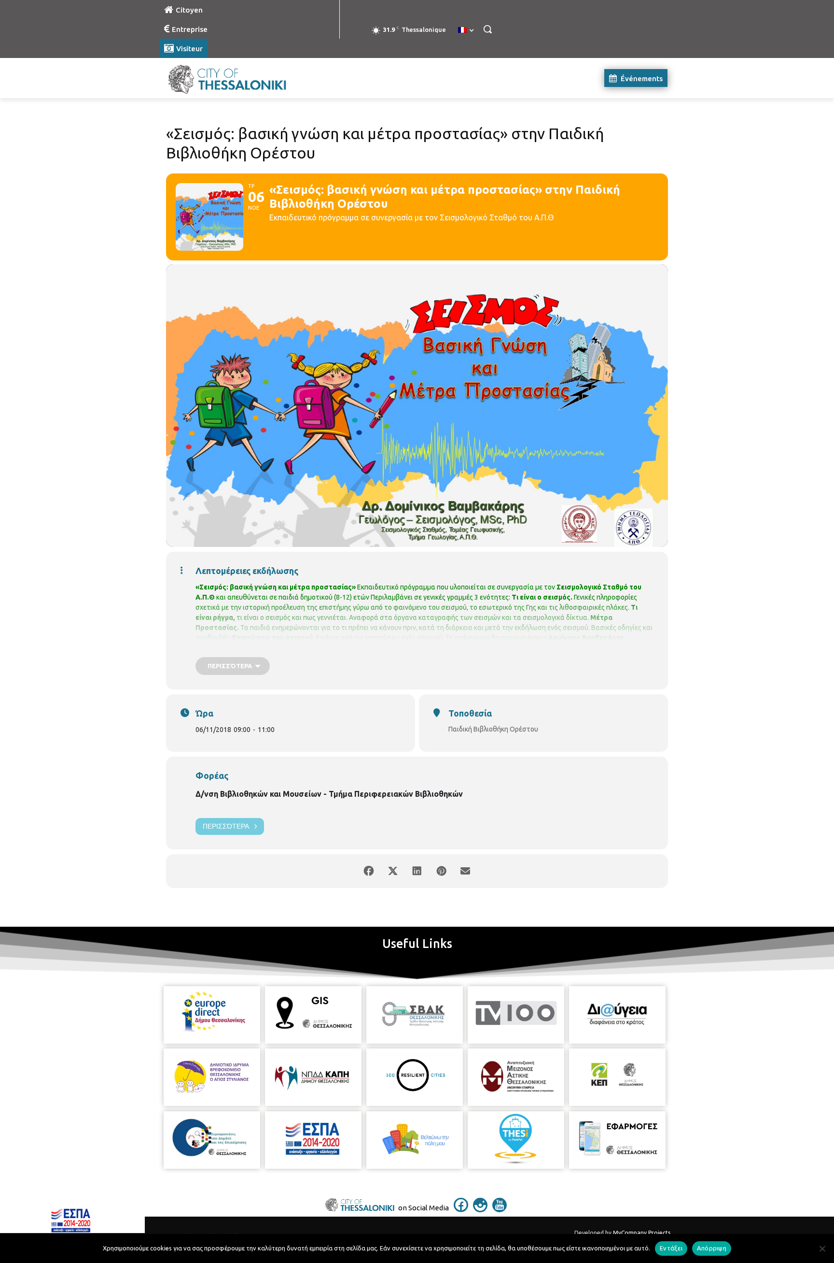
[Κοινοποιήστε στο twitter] (393, 871)
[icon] (461, 1209)
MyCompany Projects (641, 1233)
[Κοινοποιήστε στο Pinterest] (441, 871)
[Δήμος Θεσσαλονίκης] (236, 78)
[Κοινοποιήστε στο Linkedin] (417, 871)
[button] (487, 29)
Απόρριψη (711, 1248)
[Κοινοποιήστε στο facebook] (369, 871)
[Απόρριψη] (822, 1248)
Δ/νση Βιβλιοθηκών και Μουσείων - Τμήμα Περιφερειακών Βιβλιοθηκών (329, 793)
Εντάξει (671, 1248)
